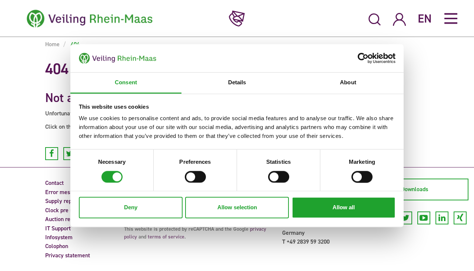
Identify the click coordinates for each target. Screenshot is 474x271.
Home (52, 44)
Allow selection (237, 207)
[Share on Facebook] (51, 153)
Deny (130, 207)
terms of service (166, 236)
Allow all (344, 207)
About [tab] (348, 82)
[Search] (375, 18)
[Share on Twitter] (69, 153)
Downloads (414, 189)
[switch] (195, 177)
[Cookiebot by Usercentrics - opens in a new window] (363, 58)
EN (425, 18)
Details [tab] (237, 82)
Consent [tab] (126, 82)
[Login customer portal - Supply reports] (399, 18)
